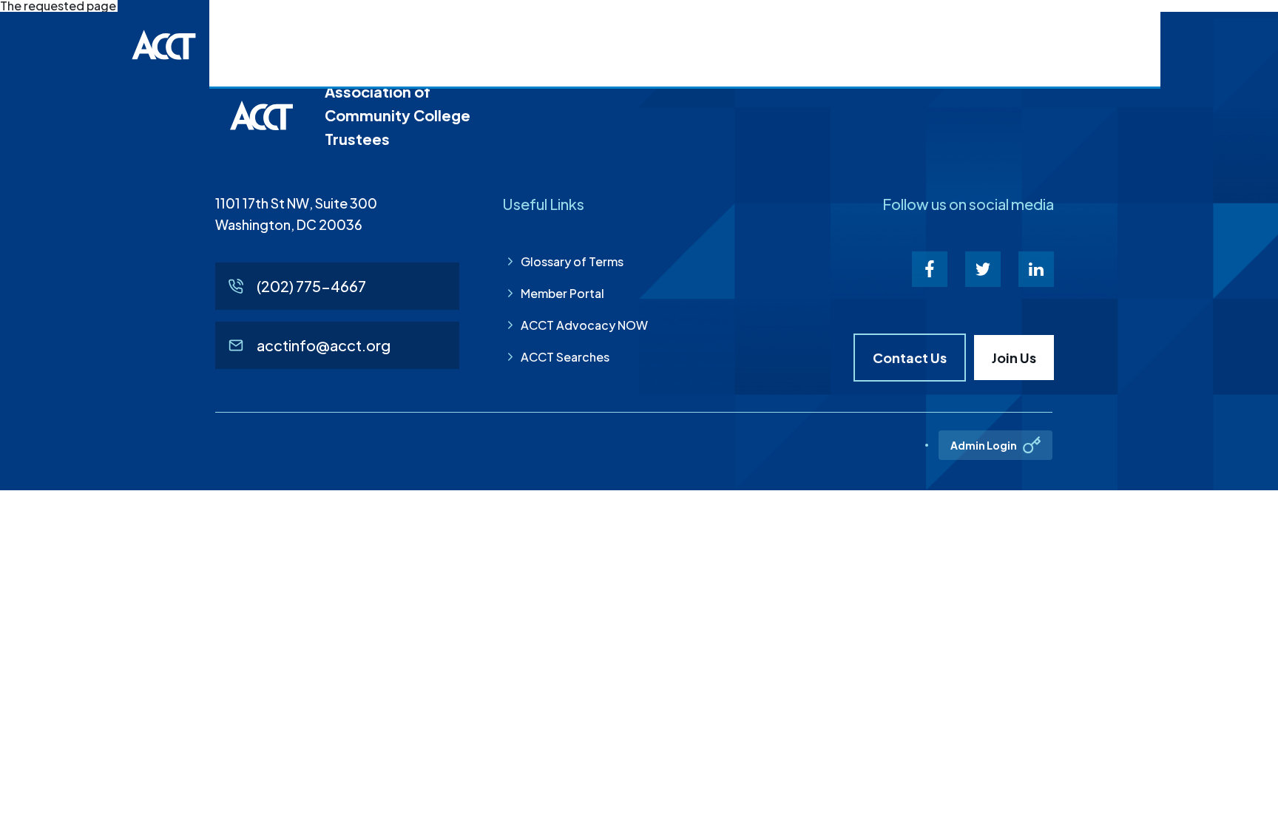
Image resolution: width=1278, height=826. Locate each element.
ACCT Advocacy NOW (584, 325)
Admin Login (983, 445)
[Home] (163, 44)
